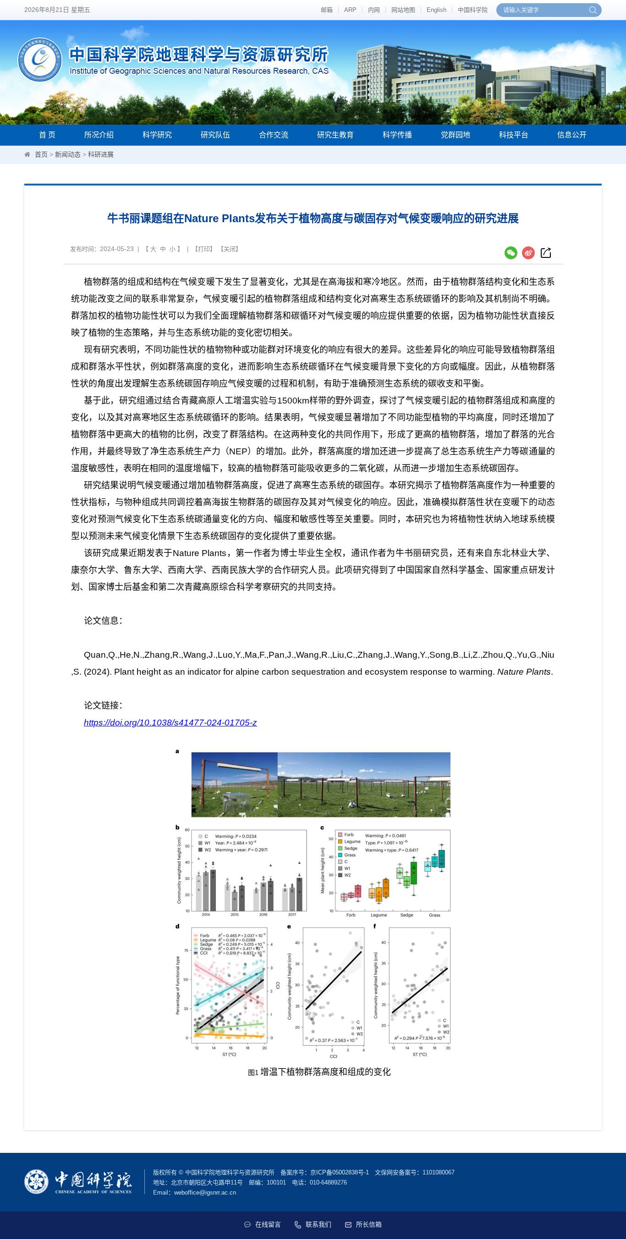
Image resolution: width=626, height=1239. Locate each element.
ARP (350, 10)
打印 (204, 249)
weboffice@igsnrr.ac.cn (205, 1192)
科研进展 (101, 154)
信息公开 (572, 135)
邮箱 (327, 10)
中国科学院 (473, 10)
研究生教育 (335, 135)
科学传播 (397, 135)
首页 (41, 154)
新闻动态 (68, 154)
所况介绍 (99, 135)
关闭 (230, 249)
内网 (374, 10)
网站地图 (403, 10)
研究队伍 (215, 135)
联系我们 (318, 1224)
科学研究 (157, 135)
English (436, 10)
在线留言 (268, 1224)
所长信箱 (369, 1224)
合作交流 (273, 135)
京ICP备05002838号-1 (339, 1172)
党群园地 (455, 135)
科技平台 (513, 135)
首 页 (47, 135)
